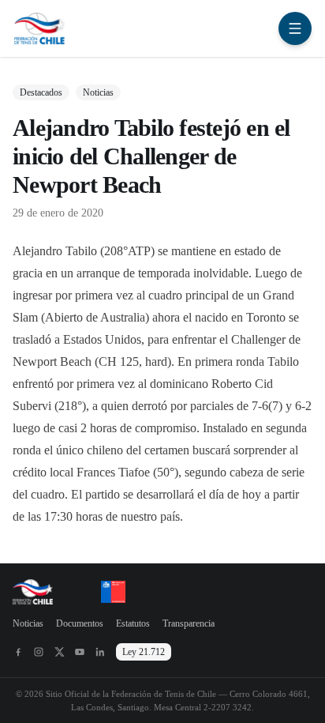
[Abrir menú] (295, 28)
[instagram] (38, 651)
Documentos (79, 623)
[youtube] (79, 651)
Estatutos (133, 623)
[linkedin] (100, 651)
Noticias (28, 623)
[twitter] (59, 651)
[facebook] (18, 651)
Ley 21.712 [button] (143, 651)
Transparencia (188, 623)
